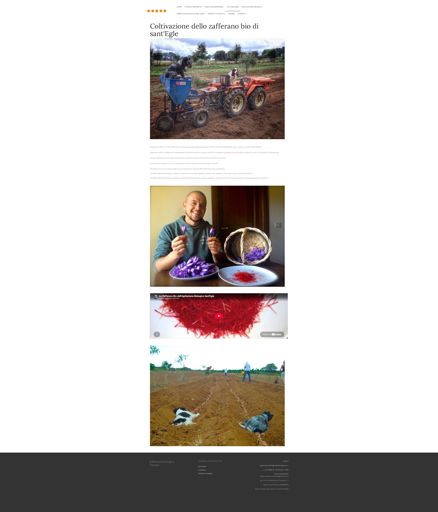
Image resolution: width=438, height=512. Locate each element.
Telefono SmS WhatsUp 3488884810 (276, 485)
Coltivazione (233, 7)
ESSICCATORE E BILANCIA (252, 7)
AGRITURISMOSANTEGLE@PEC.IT (276, 480)
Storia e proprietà (193, 7)
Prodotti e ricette (216, 14)
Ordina (231, 14)
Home (179, 7)
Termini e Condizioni (205, 473)
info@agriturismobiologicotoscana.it (276, 476)
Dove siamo (202, 466)
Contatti (242, 14)
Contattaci (202, 470)
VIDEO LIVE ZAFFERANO (214, 7)
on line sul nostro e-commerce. (257, 178)
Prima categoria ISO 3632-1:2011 (191, 14)
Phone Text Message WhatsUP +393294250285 (272, 489)
